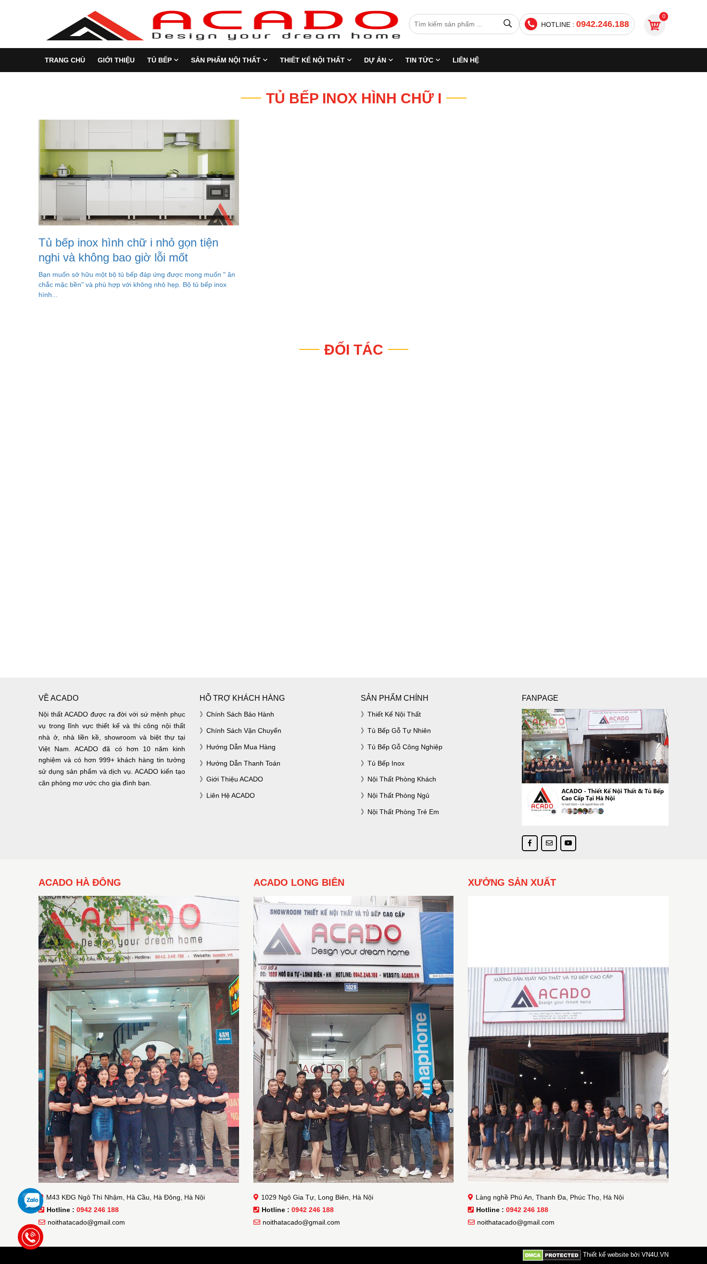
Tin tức (419, 60)
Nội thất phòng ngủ (398, 795)
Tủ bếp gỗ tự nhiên (399, 730)
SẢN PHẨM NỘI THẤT (226, 60)
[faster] (353, 636)
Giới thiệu (116, 60)
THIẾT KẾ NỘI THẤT (312, 60)
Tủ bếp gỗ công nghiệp (404, 747)
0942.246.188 (602, 24)
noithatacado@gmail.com (86, 1222)
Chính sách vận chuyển (243, 730)
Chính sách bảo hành (240, 714)
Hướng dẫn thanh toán (243, 763)
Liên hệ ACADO (230, 795)
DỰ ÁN (375, 60)
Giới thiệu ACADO (234, 779)
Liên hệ (466, 60)
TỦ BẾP (159, 60)
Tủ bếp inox (385, 763)
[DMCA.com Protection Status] (552, 1254)
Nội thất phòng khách (401, 779)
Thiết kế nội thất (394, 714)
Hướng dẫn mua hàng (241, 747)
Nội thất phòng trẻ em (403, 812)
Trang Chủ (65, 60)
